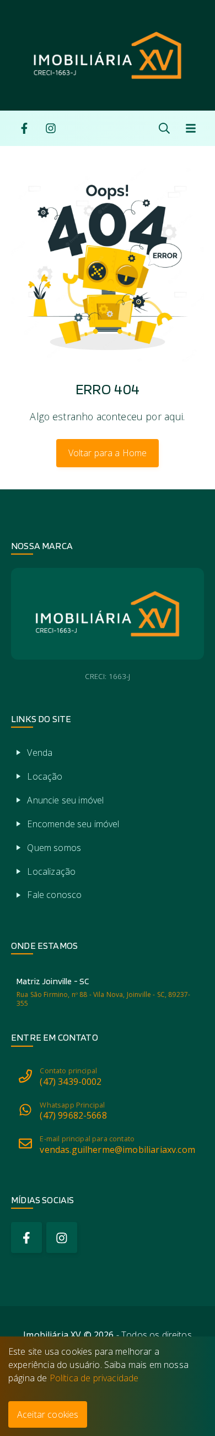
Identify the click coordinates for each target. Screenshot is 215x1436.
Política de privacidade (94, 1378)
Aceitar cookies (47, 1414)
